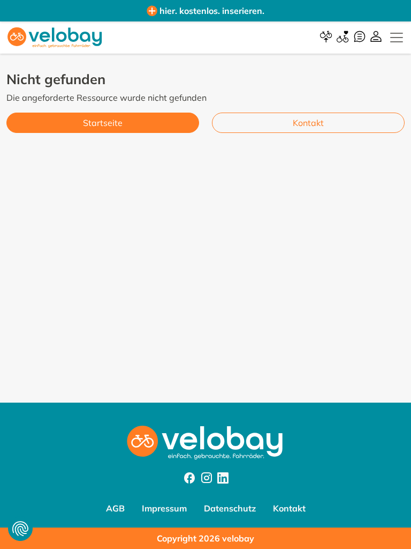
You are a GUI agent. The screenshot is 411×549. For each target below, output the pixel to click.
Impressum (164, 508)
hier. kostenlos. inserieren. (211, 10)
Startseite (103, 122)
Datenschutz (230, 508)
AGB (115, 508)
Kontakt (308, 122)
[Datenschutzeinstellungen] (20, 528)
